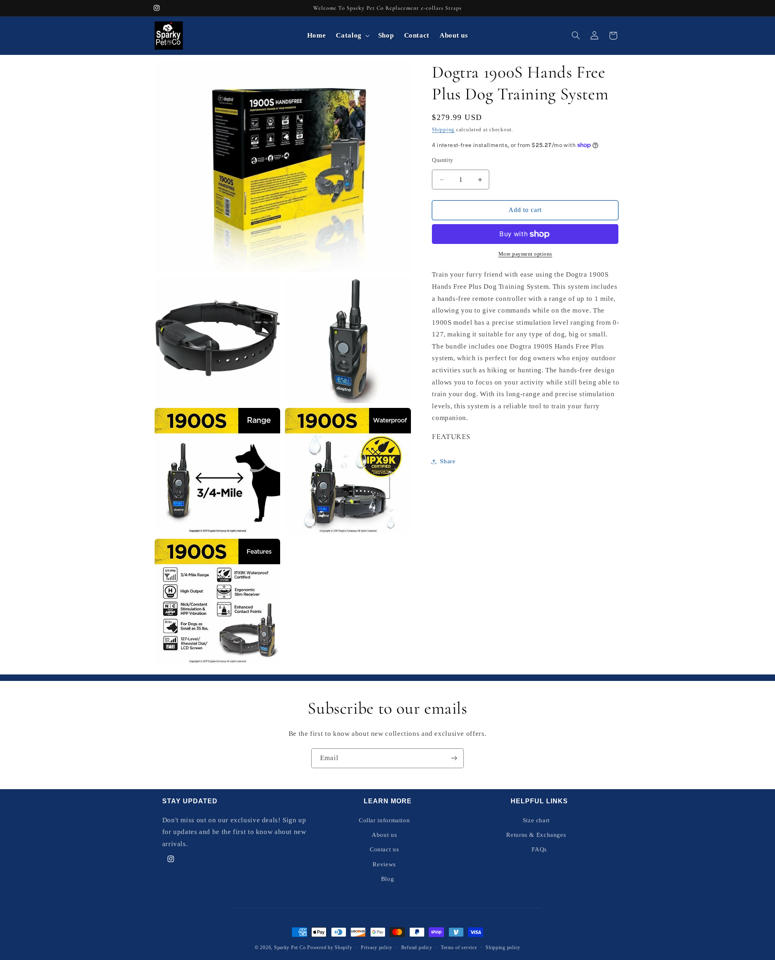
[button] (352, 35)
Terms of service (459, 947)
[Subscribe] (454, 758)
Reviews (384, 864)
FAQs (539, 850)
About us (384, 835)
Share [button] (447, 461)
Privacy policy (376, 947)
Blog (387, 879)
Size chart (536, 820)
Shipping (443, 129)
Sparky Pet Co (290, 947)
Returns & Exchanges (536, 835)
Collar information (384, 820)
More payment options (526, 254)
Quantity (442, 160)
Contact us (384, 850)
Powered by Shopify (329, 947)
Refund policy (416, 947)
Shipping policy (503, 947)
